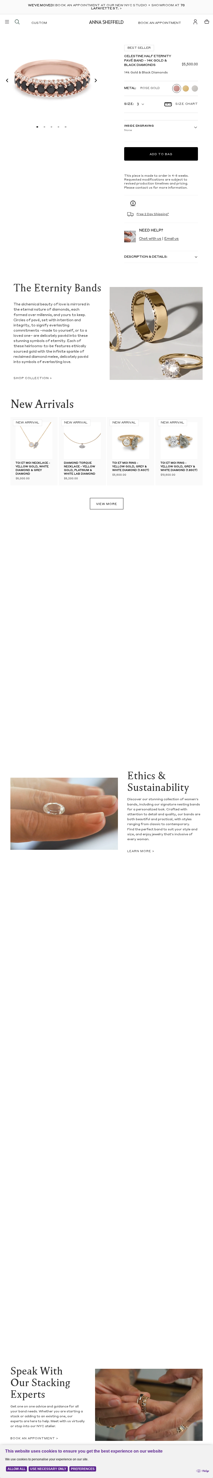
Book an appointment (159, 23)
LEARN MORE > (140, 851)
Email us (171, 239)
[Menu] (7, 22)
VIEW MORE (106, 504)
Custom (39, 23)
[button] (5, 81)
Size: (129, 104)
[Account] (195, 22)
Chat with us (150, 239)
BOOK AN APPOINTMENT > (34, 1438)
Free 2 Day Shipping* (153, 214)
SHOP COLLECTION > (33, 378)
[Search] (17, 22)
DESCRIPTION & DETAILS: (145, 256)
